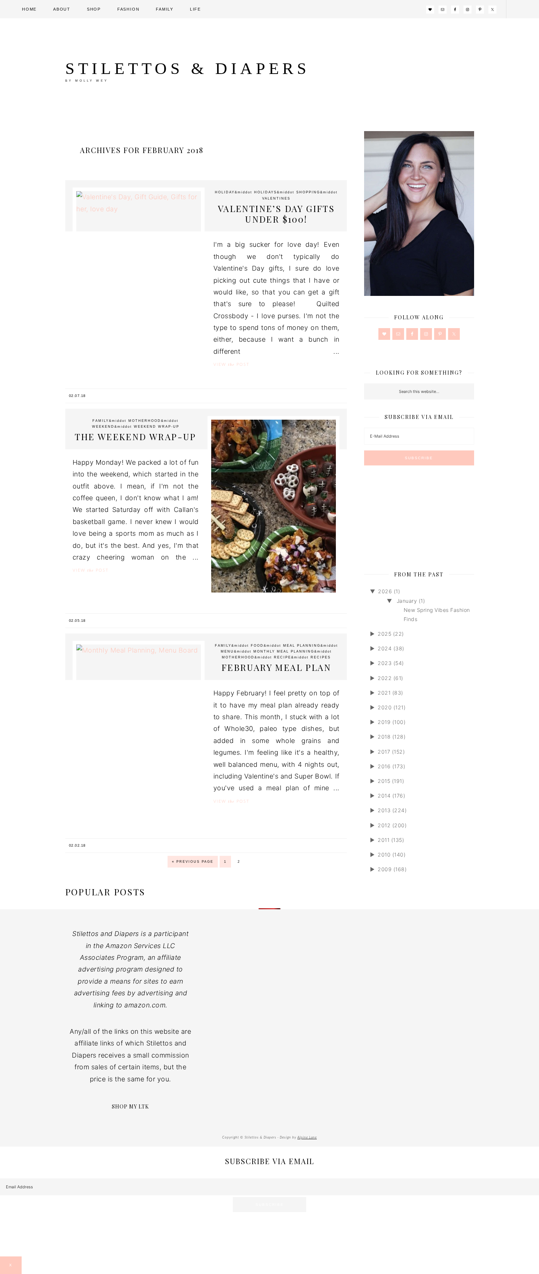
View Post (231, 364)
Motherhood (144, 421)
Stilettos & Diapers (187, 68)
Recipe (282, 657)
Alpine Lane (307, 1137)
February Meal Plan (276, 667)
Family (100, 421)
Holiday (225, 192)
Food (257, 645)
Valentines (276, 198)
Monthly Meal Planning (283, 651)
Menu (227, 651)
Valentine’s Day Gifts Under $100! (276, 214)
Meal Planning (301, 645)
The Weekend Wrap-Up (135, 436)
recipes (321, 657)
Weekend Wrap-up (156, 426)
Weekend (103, 426)
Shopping (308, 192)
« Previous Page (192, 861)
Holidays (265, 192)
